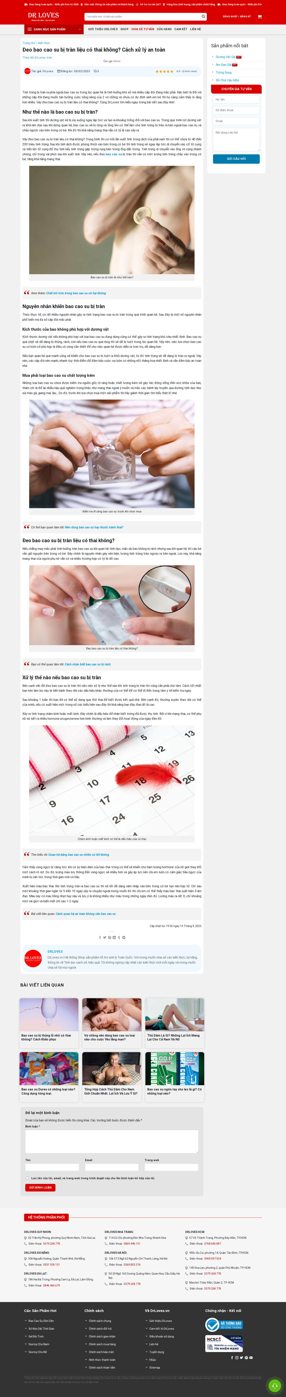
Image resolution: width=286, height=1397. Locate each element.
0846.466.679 (51, 1285)
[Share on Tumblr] (119, 937)
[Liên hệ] (274, 1385)
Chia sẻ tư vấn (142, 29)
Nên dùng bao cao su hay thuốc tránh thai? (94, 527)
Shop (124, 29)
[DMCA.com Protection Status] (217, 1357)
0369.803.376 (132, 1264)
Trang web (152, 1160)
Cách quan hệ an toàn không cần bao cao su (86, 914)
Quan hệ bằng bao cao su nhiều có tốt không (78, 855)
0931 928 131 (51, 1264)
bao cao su (114, 154)
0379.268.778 (51, 1243)
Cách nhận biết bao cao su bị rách (88, 664)
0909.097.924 (212, 1258)
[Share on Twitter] (104, 937)
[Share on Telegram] (123, 937)
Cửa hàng (164, 29)
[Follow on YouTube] (251, 1358)
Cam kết (180, 29)
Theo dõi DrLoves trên (37, 57)
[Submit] (203, 16)
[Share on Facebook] (100, 937)
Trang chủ (28, 43)
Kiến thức (44, 43)
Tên (28, 1160)
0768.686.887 (212, 1243)
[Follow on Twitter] (241, 1358)
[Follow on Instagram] (236, 1358)
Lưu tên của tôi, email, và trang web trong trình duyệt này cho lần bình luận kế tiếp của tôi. (93, 1178)
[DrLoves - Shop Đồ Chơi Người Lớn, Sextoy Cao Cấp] (43, 16)
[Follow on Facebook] (232, 1358)
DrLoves (48, 71)
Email (88, 1160)
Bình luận (32, 1126)
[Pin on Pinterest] (109, 937)
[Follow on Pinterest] (246, 1358)
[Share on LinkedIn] (114, 937)
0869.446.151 (132, 1243)
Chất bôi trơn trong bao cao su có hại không (76, 293)
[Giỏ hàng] (259, 16)
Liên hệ (195, 29)
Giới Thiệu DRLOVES (103, 29)
